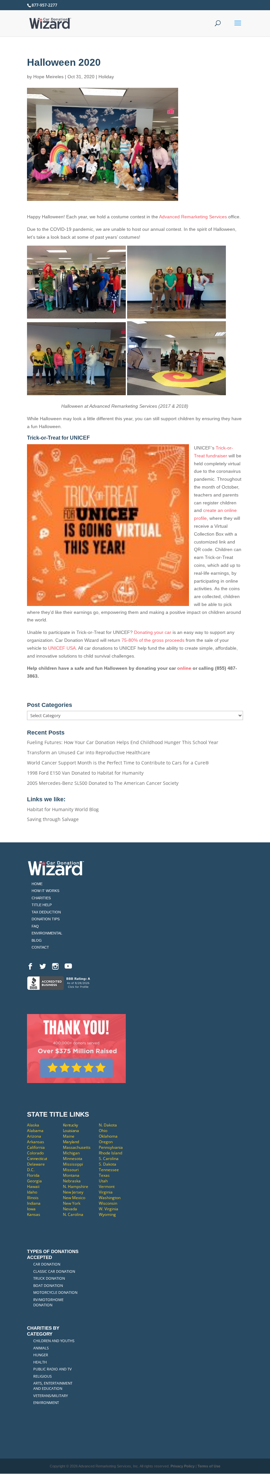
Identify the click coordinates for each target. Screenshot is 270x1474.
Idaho (32, 1192)
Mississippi (73, 1164)
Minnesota (72, 1158)
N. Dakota (108, 1125)
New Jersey (73, 1192)
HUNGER (40, 1354)
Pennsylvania (111, 1147)
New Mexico (74, 1197)
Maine (68, 1136)
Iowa (31, 1209)
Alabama (35, 1130)
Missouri (71, 1169)
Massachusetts (77, 1147)
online (184, 668)
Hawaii (33, 1186)
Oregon (106, 1142)
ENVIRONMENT (46, 1402)
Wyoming (107, 1214)
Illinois (33, 1197)
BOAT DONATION (48, 1285)
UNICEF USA (62, 648)
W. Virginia (108, 1209)
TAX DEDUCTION (46, 912)
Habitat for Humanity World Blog (63, 809)
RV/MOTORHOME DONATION (48, 1302)
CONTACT (40, 947)
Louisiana (71, 1130)
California (36, 1147)
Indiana (33, 1203)
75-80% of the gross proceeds (152, 640)
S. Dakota (107, 1164)
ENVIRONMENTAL (47, 933)
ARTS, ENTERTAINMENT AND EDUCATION (52, 1386)
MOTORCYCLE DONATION (55, 1292)
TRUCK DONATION (49, 1278)
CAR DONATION (46, 1264)
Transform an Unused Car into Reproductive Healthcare (88, 752)
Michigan (71, 1153)
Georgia (34, 1181)
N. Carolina (73, 1214)
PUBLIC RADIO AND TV (52, 1368)
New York (71, 1203)
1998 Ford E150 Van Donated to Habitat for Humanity (85, 773)
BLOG (37, 940)
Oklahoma (108, 1136)
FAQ (35, 926)
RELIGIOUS (42, 1376)
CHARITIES (41, 898)
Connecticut (37, 1158)
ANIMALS (41, 1347)
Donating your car (152, 632)
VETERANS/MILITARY (50, 1395)
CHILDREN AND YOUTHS (53, 1340)
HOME (37, 884)
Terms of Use (209, 1466)
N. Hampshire (75, 1186)
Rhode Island (110, 1153)
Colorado (35, 1153)
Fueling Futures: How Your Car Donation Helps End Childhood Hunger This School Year (122, 742)
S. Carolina (109, 1158)
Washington (110, 1197)
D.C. (31, 1169)
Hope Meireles (48, 76)
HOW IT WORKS (45, 891)
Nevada (70, 1209)
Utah (103, 1181)
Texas (104, 1175)
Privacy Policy (183, 1466)
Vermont (107, 1186)
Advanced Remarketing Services (193, 216)
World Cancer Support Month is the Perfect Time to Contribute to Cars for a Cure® (118, 763)
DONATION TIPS (46, 919)
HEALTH (40, 1362)
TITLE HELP (42, 905)
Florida (33, 1175)
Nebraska (72, 1181)
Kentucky (70, 1125)
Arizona (34, 1136)
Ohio (103, 1130)
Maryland (71, 1142)
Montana (71, 1175)
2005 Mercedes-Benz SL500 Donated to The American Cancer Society (102, 783)
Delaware (36, 1164)
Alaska (33, 1125)
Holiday (106, 76)
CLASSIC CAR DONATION (54, 1271)
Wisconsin (108, 1203)
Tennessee (109, 1169)
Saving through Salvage (53, 819)
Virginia (106, 1192)
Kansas (33, 1214)
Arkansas (35, 1142)
